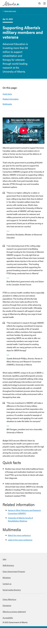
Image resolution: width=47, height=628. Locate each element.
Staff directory (8, 565)
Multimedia (7, 104)
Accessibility (8, 617)
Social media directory (12, 589)
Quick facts (7, 94)
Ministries (7, 577)
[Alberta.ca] (10, 3)
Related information (11, 99)
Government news (10, 11)
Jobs (4, 559)
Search (39, 3)
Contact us (7, 583)
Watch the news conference (19, 535)
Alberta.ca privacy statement (14, 611)
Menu (44, 3)
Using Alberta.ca (9, 599)
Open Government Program (14, 571)
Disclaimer (7, 605)
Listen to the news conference (20, 539)
